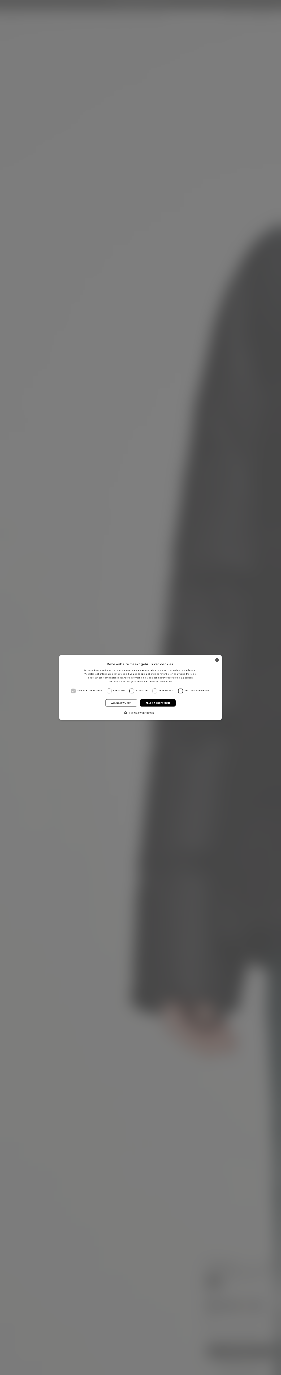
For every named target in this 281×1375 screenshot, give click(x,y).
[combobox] (217, 660)
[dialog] (140, 687)
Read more (166, 681)
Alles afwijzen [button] (121, 703)
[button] (140, 712)
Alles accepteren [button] (158, 703)
